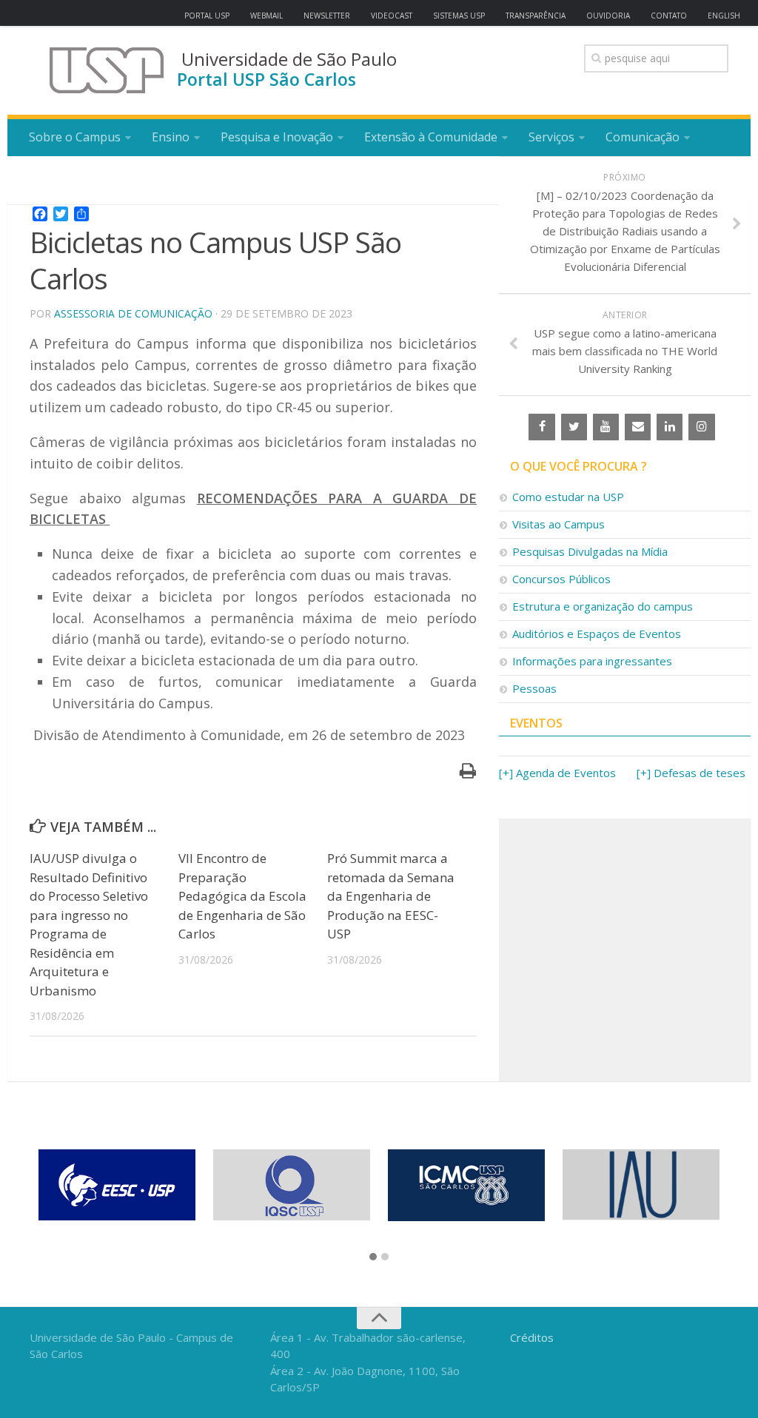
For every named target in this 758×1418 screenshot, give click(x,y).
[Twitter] (574, 427)
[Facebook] (541, 427)
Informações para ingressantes (592, 660)
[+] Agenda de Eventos (557, 772)
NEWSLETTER (326, 15)
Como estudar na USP (568, 496)
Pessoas (534, 688)
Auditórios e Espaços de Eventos (596, 633)
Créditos (532, 1337)
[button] (373, 1257)
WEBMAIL (266, 15)
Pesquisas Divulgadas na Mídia (590, 551)
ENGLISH (724, 15)
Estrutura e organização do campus (602, 606)
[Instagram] (701, 427)
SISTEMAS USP (459, 15)
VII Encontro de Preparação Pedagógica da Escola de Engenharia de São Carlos (242, 896)
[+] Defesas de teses (691, 772)
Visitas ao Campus (558, 524)
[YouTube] (606, 427)
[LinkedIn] (669, 427)
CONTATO (669, 15)
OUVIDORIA (608, 15)
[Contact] (638, 427)
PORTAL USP (206, 15)
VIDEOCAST (391, 15)
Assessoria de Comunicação (133, 313)
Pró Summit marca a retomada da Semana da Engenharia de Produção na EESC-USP (391, 896)
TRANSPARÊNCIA (536, 15)
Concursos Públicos (561, 578)
